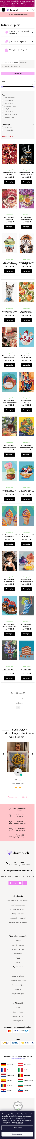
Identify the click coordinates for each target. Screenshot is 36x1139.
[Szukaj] (28, 10)
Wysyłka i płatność (17, 939)
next (30, 742)
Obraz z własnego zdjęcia (17, 970)
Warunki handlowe (17, 935)
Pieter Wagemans (9, 97)
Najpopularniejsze (17, 975)
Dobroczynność (17, 1010)
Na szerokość (8, 127)
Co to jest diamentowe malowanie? (17, 890)
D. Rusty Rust (8, 112)
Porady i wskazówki (17, 903)
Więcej (20, 1123)
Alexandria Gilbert (10, 106)
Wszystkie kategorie (17, 983)
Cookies (17, 952)
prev (4, 742)
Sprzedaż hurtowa (17, 1006)
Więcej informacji (16, 1048)
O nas (17, 997)
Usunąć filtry (6, 136)
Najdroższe (5, 66)
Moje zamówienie (17, 956)
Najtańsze (23, 62)
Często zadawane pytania (17, 908)
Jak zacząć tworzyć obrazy (17, 899)
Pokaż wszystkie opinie (16, 785)
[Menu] (3, 10)
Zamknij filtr (17, 73)
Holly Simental (8, 100)
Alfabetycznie (15, 66)
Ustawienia (17, 1128)
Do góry (17, 695)
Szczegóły (9, 181)
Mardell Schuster (9, 117)
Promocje (17, 979)
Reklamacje (17, 943)
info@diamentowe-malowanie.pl (19, 859)
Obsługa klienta (7, 864)
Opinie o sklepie (17, 1002)
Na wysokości (8, 130)
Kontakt (17, 930)
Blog (17, 916)
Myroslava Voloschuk (10, 114)
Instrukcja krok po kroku (17, 895)
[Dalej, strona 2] (17, 686)
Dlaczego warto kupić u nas (17, 912)
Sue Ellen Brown (9, 103)
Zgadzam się (17, 1134)
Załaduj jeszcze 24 (17, 681)
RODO (17, 948)
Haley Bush (7, 109)
